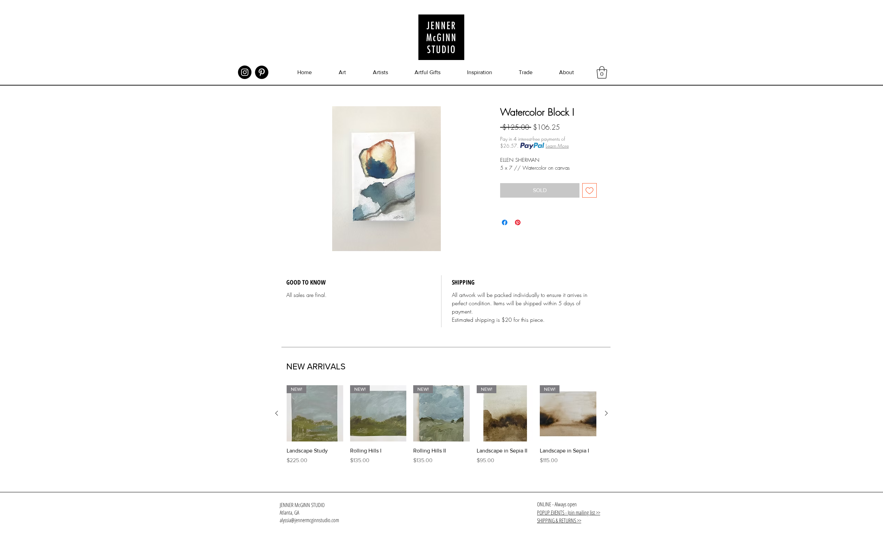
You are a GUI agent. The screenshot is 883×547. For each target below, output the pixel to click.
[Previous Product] (276, 413)
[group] (441, 429)
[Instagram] (244, 72)
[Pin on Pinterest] (518, 222)
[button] (602, 72)
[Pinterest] (261, 72)
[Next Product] (606, 413)
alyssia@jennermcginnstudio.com (309, 520)
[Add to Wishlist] (589, 190)
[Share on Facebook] (504, 222)
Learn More (557, 145)
